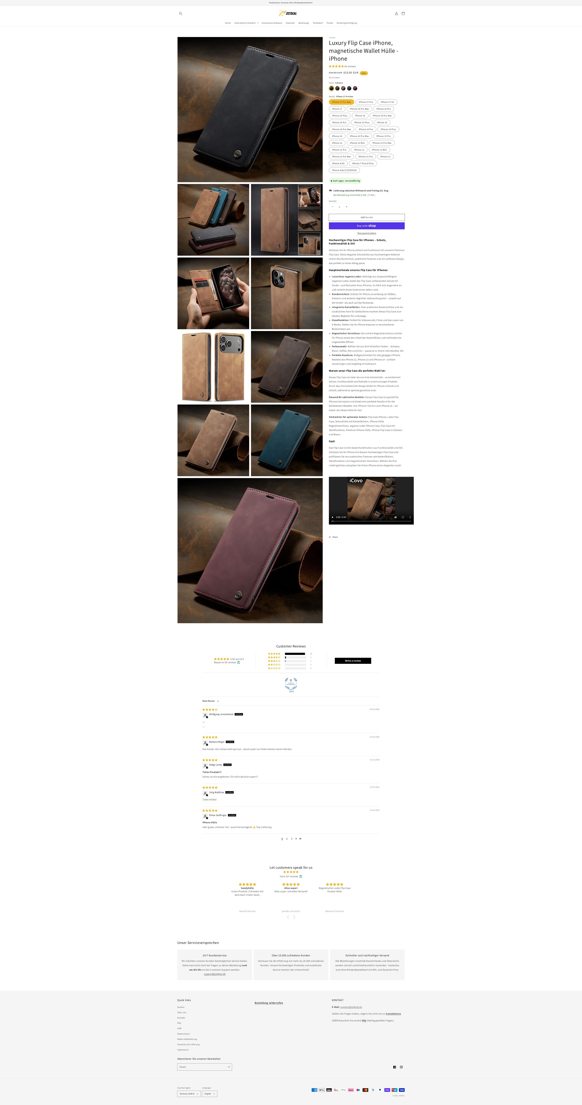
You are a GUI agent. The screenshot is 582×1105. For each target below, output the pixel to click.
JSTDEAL (401, 1096)
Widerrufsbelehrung (187, 1039)
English (208, 1093)
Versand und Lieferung (188, 1044)
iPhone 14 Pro (366, 129)
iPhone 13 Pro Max (359, 136)
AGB (179, 1028)
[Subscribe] (228, 1067)
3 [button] (292, 838)
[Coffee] (337, 88)
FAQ (179, 1023)
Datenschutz (183, 1033)
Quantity (332, 201)
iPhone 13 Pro (383, 136)
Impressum (182, 1049)
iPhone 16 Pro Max (359, 108)
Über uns (181, 1012)
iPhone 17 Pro (366, 102)
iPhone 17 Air (387, 102)
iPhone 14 (337, 136)
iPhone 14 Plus (388, 129)
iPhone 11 (385, 156)
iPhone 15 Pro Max (382, 115)
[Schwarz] (331, 88)
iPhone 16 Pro (383, 108)
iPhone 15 (382, 122)
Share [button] (335, 537)
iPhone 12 (359, 149)
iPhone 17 (337, 108)
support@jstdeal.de (351, 1007)
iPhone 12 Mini (379, 149)
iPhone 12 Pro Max (382, 143)
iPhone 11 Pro (366, 156)
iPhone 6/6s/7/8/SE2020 (344, 170)
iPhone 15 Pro (339, 122)
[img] (209, 709)
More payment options (367, 233)
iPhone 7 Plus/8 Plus (363, 163)
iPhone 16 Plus (339, 115)
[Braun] (343, 88)
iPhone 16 (360, 115)
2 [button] (287, 838)
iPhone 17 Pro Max (341, 102)
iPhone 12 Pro (339, 149)
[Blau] (349, 88)
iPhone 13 (337, 143)
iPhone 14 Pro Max (341, 129)
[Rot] (355, 88)
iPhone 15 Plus (362, 122)
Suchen (181, 1007)
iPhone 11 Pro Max (341, 156)
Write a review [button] (353, 660)
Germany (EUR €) (187, 1093)
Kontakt (181, 1017)
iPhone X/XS (338, 163)
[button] (180, 13)
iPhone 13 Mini (357, 143)
